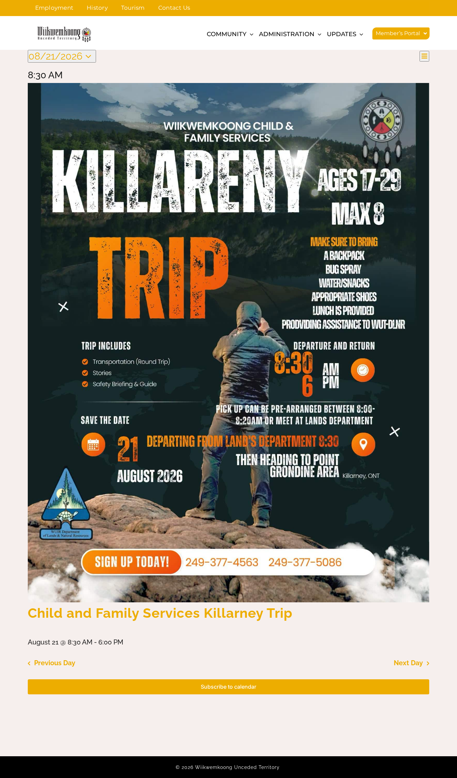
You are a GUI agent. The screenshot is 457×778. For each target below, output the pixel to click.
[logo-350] (64, 29)
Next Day (408, 663)
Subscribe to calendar (228, 687)
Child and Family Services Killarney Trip (160, 613)
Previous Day (54, 663)
